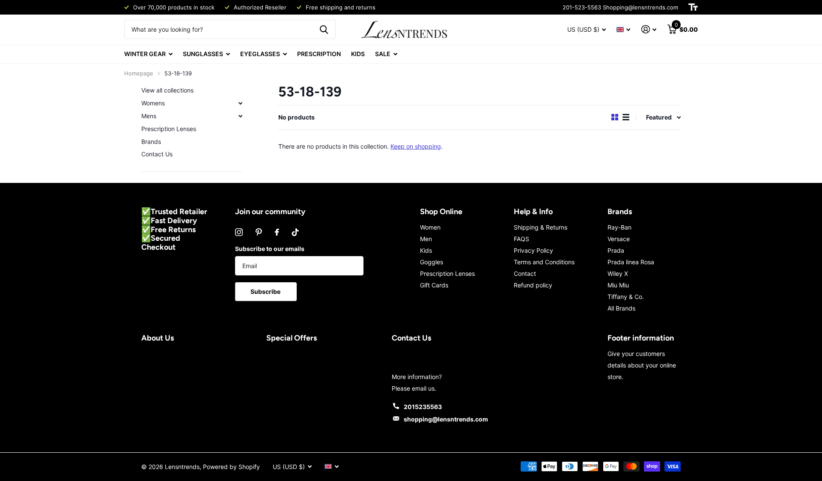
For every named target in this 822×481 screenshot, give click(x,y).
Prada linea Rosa (631, 262)
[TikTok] (295, 232)
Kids (426, 250)
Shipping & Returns (540, 227)
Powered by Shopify (231, 466)
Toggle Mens (240, 116)
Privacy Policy (533, 250)
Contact (525, 273)
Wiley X (618, 273)
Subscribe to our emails (269, 248)
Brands (151, 141)
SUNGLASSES (203, 53)
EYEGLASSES (260, 53)
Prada (616, 250)
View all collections (167, 90)
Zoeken (324, 29)
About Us (157, 338)
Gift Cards (434, 285)
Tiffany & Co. (626, 296)
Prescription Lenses (168, 128)
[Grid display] (614, 117)
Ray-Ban (619, 227)
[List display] (625, 117)
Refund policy (533, 285)
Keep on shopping (415, 146)
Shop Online (441, 211)
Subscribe (266, 291)
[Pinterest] (259, 232)
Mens (148, 116)
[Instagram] (239, 232)
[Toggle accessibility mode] (693, 7)
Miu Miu (618, 285)
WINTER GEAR (145, 53)
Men (426, 238)
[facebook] (277, 232)
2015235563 (423, 406)
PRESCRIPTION (319, 53)
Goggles (431, 262)
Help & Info (533, 211)
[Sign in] (649, 29)
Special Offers (291, 338)
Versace (619, 238)
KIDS (358, 53)
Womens (153, 103)
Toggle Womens (240, 103)
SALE (382, 53)
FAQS (521, 238)
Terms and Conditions (544, 262)
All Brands (621, 308)
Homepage (138, 73)
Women (430, 227)
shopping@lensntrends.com (446, 419)
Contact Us (157, 154)
